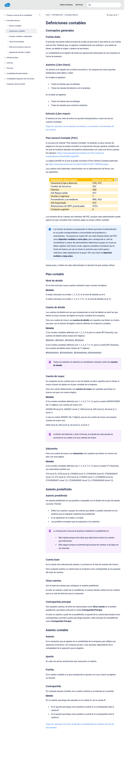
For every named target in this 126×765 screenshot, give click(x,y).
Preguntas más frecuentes (16, 84)
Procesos (10, 68)
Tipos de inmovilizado (16, 42)
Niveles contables (15, 26)
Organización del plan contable (19, 52)
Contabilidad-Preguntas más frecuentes (20, 79)
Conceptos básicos (13, 20)
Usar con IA (113, 15)
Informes (10, 63)
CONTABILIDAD (57, 15)
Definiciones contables (17, 31)
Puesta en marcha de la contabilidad (19, 15)
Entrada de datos (12, 57)
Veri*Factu (79, 5)
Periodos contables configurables (20, 36)
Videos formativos (66, 5)
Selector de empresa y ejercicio (20, 47)
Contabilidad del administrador (17, 73)
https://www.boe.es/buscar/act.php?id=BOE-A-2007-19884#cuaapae (79, 164)
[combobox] (104, 5)
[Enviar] (90, 5)
